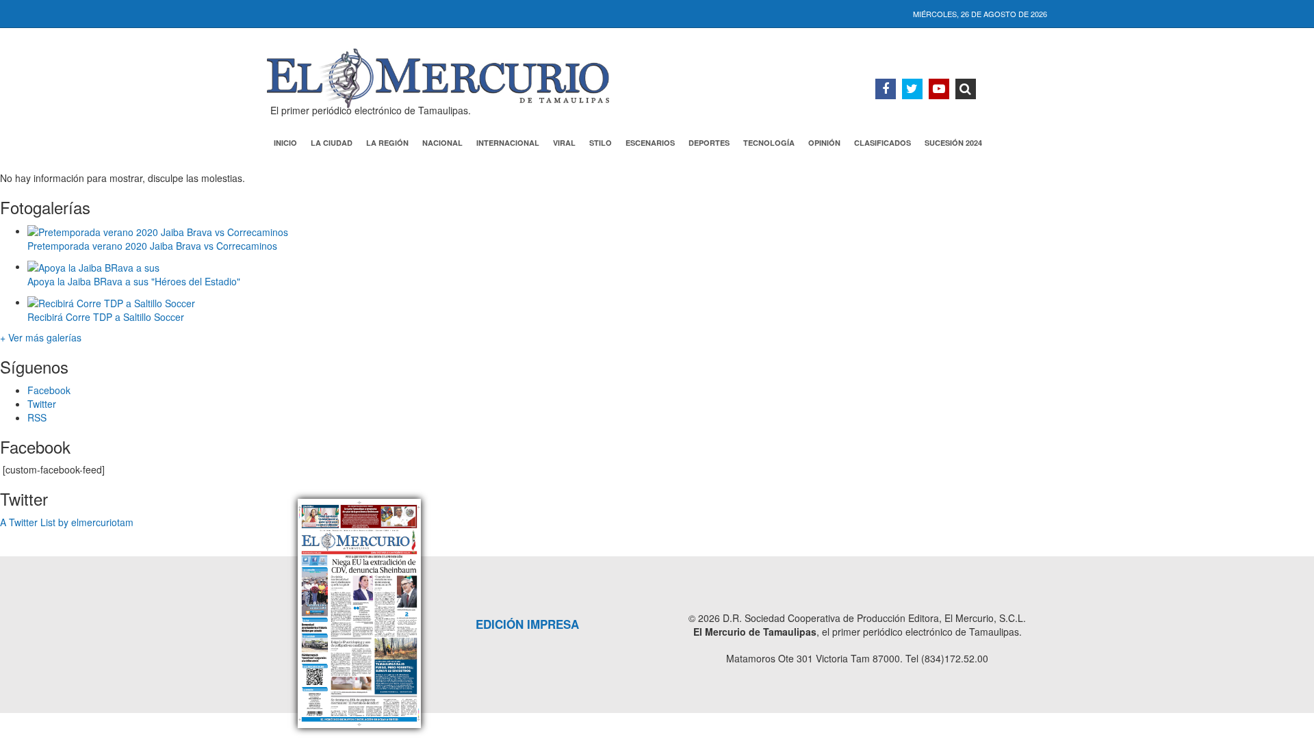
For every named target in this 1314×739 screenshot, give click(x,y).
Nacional (442, 143)
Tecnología (769, 143)
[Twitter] (912, 89)
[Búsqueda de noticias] (965, 89)
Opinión (824, 143)
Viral (564, 143)
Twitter (41, 404)
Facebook (48, 390)
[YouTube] (939, 89)
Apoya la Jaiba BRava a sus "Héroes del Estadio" (133, 281)
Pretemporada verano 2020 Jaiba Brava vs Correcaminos (152, 245)
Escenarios (650, 143)
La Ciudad (331, 143)
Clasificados (882, 143)
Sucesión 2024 (953, 143)
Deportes (709, 143)
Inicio (285, 143)
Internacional (507, 143)
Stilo (600, 143)
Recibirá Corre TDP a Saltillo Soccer (105, 317)
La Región (387, 143)
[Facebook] (885, 89)
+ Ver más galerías (40, 337)
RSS (37, 417)
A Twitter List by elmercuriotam (66, 522)
